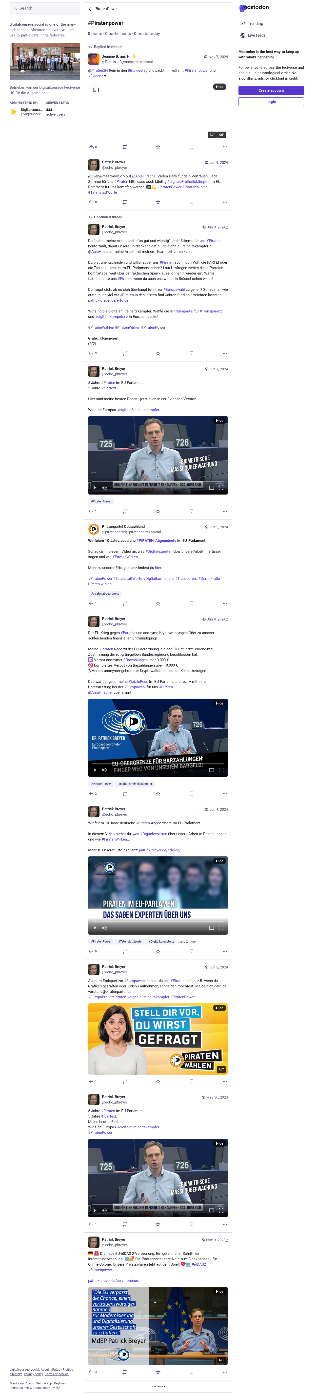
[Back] (89, 9)
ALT (212, 135)
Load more (158, 1386)
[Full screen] (221, 488)
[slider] (158, 480)
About (45, 1369)
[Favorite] (158, 147)
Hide (219, 87)
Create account (271, 90)
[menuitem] (158, 455)
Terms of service (57, 1374)
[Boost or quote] (125, 147)
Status (55, 1369)
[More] (225, 147)
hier (158, 568)
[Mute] (104, 488)
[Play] (95, 488)
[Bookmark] (192, 147)
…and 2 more (187, 941)
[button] (158, 455)
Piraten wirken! (100, 584)
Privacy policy (33, 1374)
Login (271, 102)
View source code (37, 1388)
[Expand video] (211, 488)
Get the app (44, 1383)
